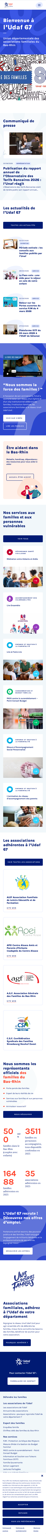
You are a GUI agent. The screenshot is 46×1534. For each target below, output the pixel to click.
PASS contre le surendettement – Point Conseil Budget (22, 699)
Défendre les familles (15, 1397)
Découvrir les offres (18, 1251)
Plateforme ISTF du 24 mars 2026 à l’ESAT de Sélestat (30, 333)
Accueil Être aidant (20, 477)
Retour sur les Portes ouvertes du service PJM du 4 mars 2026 (30, 307)
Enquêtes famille (11, 1427)
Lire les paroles (15, 426)
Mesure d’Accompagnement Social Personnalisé (20, 748)
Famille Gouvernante (12, 1462)
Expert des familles (14, 1423)
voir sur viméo (14, 418)
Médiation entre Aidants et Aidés (22, 559)
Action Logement (11, 1466)
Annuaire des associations (15, 1411)
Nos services (10, 1436)
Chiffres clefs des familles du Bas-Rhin (21, 1430)
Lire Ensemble (13, 605)
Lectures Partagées (12, 1469)
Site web (11, 908)
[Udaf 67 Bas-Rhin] (8, 5)
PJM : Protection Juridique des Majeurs (21, 1441)
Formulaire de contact (23, 1381)
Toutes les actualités (23, 225)
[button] (42, 1475)
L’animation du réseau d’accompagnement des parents (22, 797)
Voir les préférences (23, 1521)
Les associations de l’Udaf (17, 1403)
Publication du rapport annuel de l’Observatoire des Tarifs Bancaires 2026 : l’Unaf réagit (22, 176)
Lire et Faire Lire (14, 652)
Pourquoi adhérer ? (17, 1343)
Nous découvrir (23, 1114)
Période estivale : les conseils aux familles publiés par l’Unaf (31, 252)
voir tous (23, 539)
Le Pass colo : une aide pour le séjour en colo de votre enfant (30, 279)
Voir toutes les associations (24, 862)
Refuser (23, 1513)
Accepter (23, 1505)
